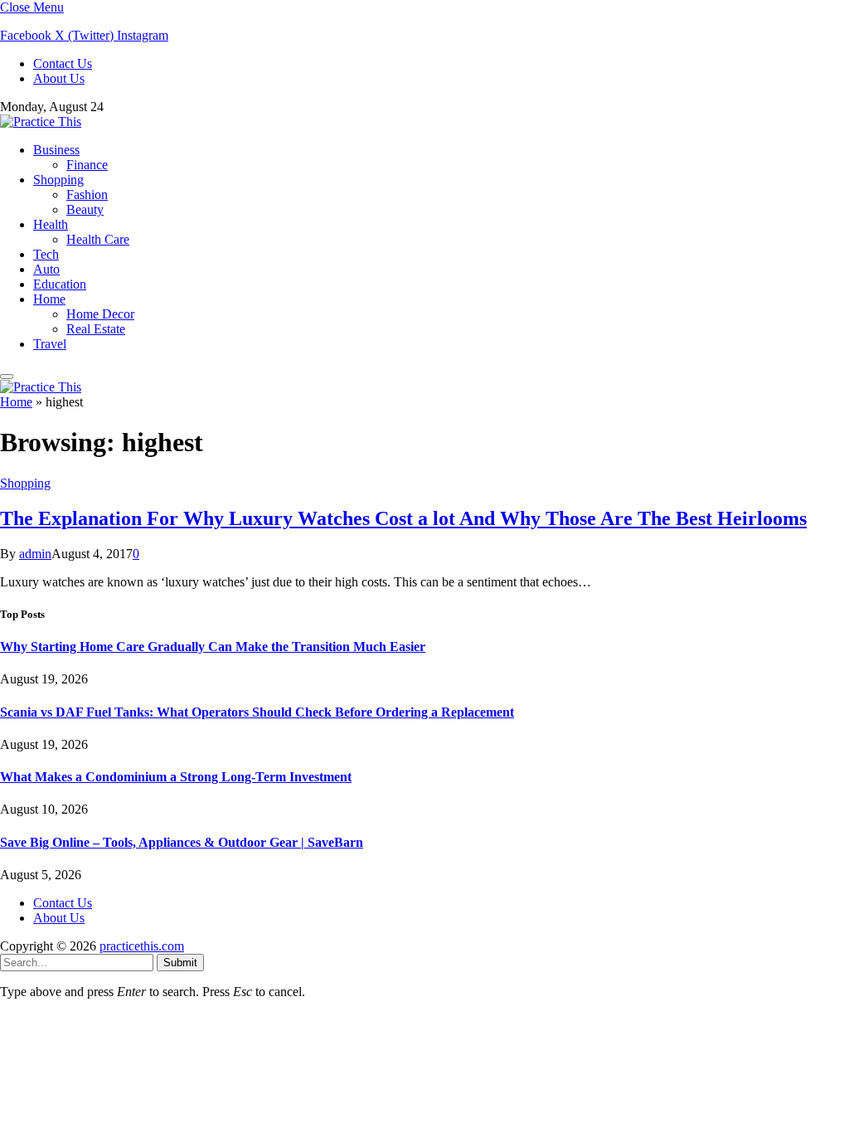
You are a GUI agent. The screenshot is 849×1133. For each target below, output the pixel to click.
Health (50, 224)
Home (49, 299)
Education (59, 284)
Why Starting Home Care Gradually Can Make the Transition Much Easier (212, 646)
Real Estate (95, 329)
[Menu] (6, 376)
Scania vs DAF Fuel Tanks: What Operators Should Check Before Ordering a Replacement (257, 712)
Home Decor (100, 314)
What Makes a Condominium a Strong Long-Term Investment (176, 777)
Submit (180, 962)
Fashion (87, 194)
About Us (59, 78)
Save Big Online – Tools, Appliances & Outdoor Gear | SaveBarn (181, 842)
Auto (46, 269)
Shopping (58, 180)
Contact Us (62, 63)
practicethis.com (141, 946)
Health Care (97, 239)
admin (35, 554)
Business (56, 150)
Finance (87, 165)
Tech (46, 254)
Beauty (85, 209)
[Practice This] (40, 121)
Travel (49, 344)
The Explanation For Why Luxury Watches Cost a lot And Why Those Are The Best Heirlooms (403, 518)
